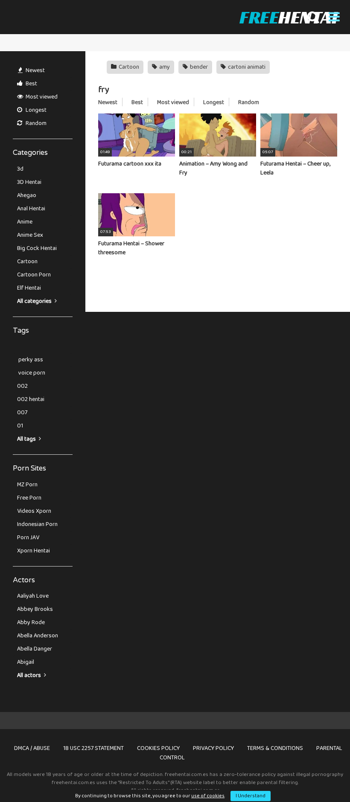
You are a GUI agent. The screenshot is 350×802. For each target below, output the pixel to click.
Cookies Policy (158, 748)
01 (20, 425)
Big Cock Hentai (37, 248)
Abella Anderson (37, 635)
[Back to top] (321, 776)
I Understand (250, 796)
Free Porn (29, 498)
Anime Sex (30, 235)
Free (288, 17)
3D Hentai (29, 182)
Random (35, 123)
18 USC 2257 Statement (93, 748)
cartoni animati (246, 67)
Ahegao (26, 195)
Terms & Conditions (275, 748)
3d (20, 169)
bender (198, 67)
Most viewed (41, 97)
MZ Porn (27, 484)
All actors (29, 675)
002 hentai (30, 399)
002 (22, 386)
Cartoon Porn (34, 274)
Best (30, 83)
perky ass (30, 359)
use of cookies (208, 796)
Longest (35, 110)
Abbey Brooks (35, 609)
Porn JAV (28, 537)
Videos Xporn (34, 511)
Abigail (25, 662)
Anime (24, 222)
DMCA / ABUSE (32, 748)
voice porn (31, 373)
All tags (27, 439)
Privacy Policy (213, 748)
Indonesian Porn (37, 524)
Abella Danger (34, 649)
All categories (35, 301)
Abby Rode (31, 622)
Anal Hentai (31, 208)
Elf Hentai (29, 288)
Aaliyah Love (33, 596)
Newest (34, 70)
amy (164, 67)
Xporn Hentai (33, 550)
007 (22, 412)
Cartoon (27, 261)
